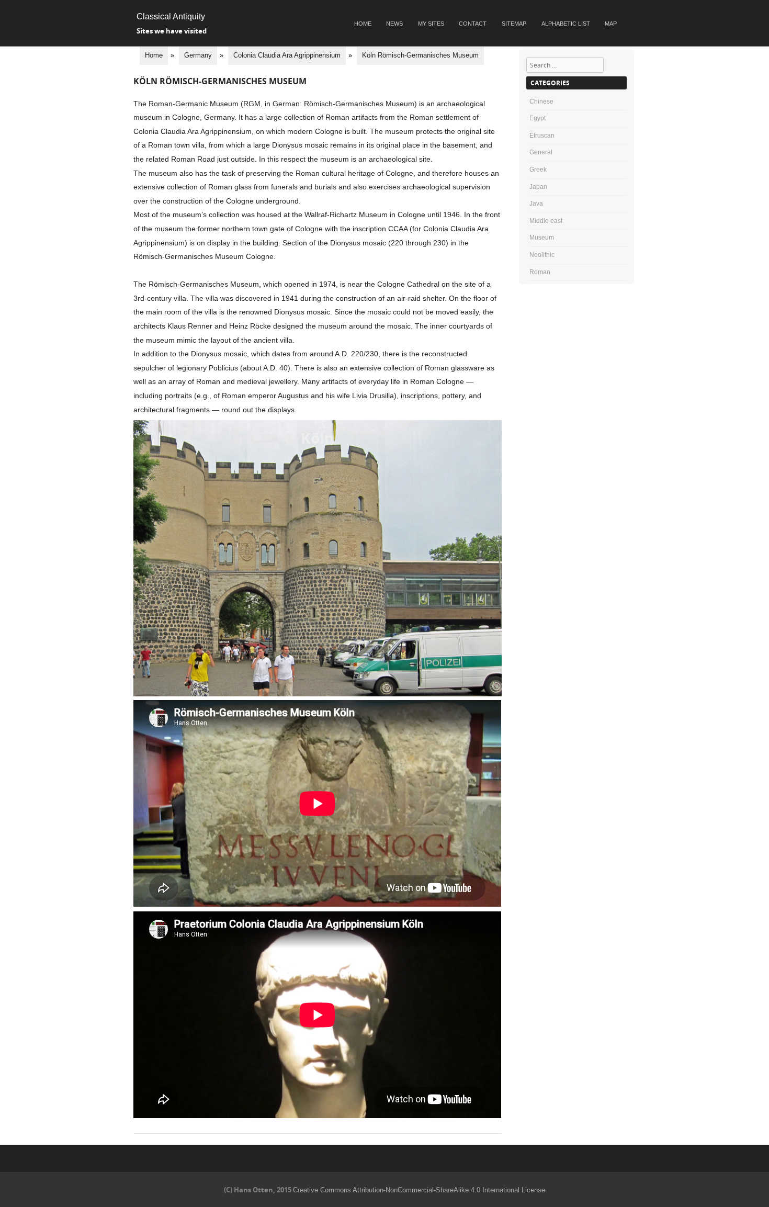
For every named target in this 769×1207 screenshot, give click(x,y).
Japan (538, 186)
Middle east (545, 220)
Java (536, 203)
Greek (538, 169)
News (394, 23)
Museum (541, 237)
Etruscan (542, 135)
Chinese (541, 101)
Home (362, 23)
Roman (539, 272)
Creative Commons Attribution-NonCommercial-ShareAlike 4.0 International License (419, 1190)
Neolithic (542, 254)
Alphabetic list (565, 23)
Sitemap (514, 23)
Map (611, 23)
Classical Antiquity (171, 16)
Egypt (537, 118)
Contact (473, 23)
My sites (431, 23)
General (540, 152)
